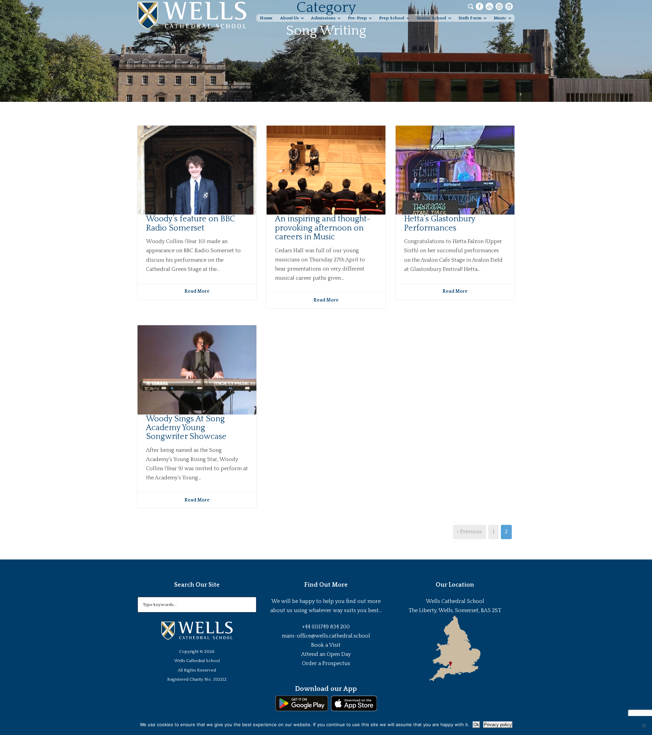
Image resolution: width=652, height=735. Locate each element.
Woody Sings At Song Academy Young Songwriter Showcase (186, 428)
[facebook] (479, 6)
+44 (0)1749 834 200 (326, 627)
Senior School (431, 18)
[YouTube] (489, 6)
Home (266, 18)
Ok (476, 724)
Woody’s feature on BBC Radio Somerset (190, 223)
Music (500, 18)
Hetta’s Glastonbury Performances (439, 223)
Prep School (391, 18)
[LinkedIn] (509, 6)
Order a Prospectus (326, 663)
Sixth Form (470, 18)
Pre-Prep (357, 18)
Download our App (326, 689)
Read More (197, 291)
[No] (643, 725)
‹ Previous (469, 532)
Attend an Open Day (326, 654)
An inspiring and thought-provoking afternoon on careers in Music (322, 228)
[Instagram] (499, 6)
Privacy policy (498, 724)
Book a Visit (326, 645)
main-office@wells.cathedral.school (326, 636)
